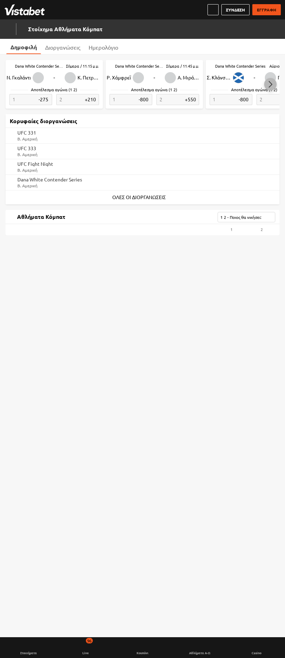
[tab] (23, 46)
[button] (270, 84)
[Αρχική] (26, 10)
